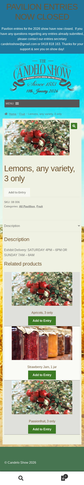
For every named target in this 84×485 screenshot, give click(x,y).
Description (12, 226)
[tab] (42, 226)
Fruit (22, 113)
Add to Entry (17, 192)
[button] (10, 103)
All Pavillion (27, 206)
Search (21, 478)
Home (12, 113)
